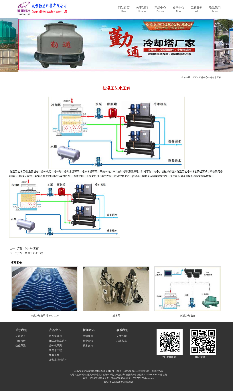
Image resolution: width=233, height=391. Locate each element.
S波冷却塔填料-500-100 (45, 315)
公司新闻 (88, 336)
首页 (194, 77)
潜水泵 (116, 315)
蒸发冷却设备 (188, 315)
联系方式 (121, 340)
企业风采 (20, 345)
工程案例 (196, 9)
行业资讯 (88, 340)
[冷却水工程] (32, 248)
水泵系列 (54, 355)
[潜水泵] (116, 288)
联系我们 (215, 9)
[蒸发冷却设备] (188, 288)
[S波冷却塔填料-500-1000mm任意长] (44, 288)
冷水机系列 (55, 345)
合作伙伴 (20, 340)
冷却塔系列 (55, 336)
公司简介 (20, 336)
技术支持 (88, 345)
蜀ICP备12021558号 (114, 382)
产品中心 (160, 9)
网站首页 (124, 9)
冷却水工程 (215, 77)
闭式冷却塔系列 (58, 340)
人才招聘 (121, 336)
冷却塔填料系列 (58, 359)
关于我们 (142, 9)
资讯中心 (178, 9)
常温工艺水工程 (34, 253)
